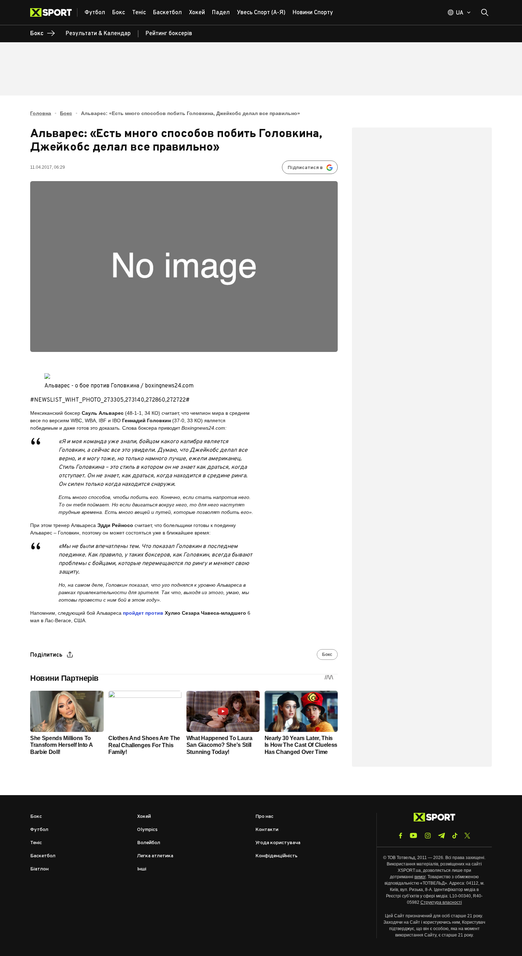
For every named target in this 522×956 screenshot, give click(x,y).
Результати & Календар (98, 33)
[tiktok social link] (454, 835)
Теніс (36, 843)
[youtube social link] (413, 835)
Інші (141, 869)
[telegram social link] (441, 835)
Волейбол (148, 843)
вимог (419, 876)
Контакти (266, 830)
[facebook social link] (400, 835)
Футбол (39, 830)
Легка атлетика (155, 856)
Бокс (66, 113)
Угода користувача (277, 843)
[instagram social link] (428, 835)
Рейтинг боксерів (169, 33)
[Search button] (485, 12)
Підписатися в (305, 168)
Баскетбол (42, 856)
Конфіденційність (276, 856)
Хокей (144, 817)
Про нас (264, 817)
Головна (40, 113)
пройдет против (143, 613)
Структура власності (441, 902)
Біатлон (39, 869)
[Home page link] (53, 12)
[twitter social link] (467, 835)
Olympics (147, 830)
